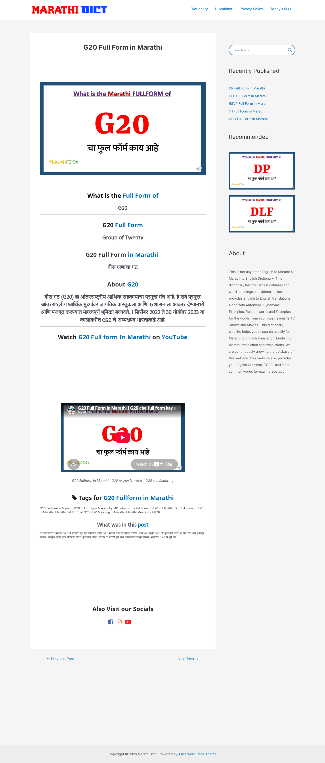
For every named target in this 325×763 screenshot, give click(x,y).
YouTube (174, 337)
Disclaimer (223, 9)
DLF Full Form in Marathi (248, 96)
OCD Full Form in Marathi (248, 119)
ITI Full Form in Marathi (246, 111)
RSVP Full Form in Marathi (249, 103)
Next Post (188, 659)
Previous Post (60, 659)
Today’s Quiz (281, 9)
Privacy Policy (251, 9)
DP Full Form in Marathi (247, 88)
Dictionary (199, 9)
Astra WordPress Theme (197, 754)
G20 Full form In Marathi (114, 337)
